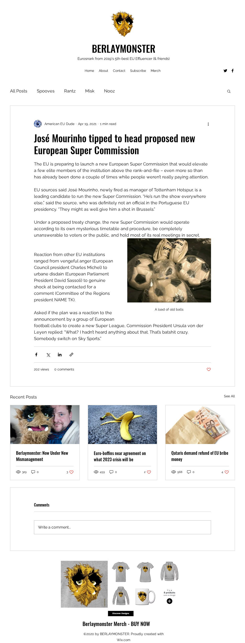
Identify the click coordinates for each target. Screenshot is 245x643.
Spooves (46, 90)
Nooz (109, 90)
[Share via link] (71, 354)
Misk (90, 90)
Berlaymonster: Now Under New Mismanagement (42, 456)
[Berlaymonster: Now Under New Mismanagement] (44, 424)
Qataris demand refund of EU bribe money (199, 456)
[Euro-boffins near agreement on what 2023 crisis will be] (122, 424)
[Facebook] (232, 70)
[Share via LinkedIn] (59, 354)
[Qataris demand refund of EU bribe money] (200, 424)
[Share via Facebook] (36, 354)
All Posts (18, 90)
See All (229, 396)
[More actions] (208, 124)
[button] (229, 91)
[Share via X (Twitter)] (48, 354)
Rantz (70, 90)
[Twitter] (225, 70)
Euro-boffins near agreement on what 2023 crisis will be (120, 456)
